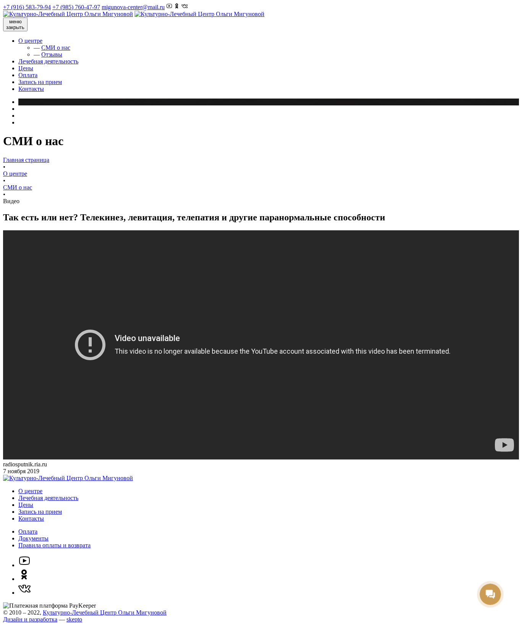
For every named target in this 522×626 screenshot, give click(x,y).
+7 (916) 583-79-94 (27, 7)
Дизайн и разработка (30, 619)
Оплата (27, 75)
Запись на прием (40, 82)
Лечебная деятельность (48, 61)
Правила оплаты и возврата (54, 545)
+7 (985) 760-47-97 (76, 7)
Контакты (31, 89)
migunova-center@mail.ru (133, 7)
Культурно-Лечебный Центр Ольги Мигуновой (105, 612)
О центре (30, 40)
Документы (33, 538)
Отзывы (51, 54)
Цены (25, 68)
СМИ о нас (55, 47)
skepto (74, 619)
